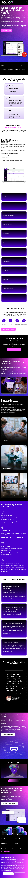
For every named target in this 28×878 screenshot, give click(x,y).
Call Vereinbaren (5, 851)
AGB (16, 841)
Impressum (4, 843)
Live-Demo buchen (7, 30)
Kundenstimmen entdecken (14, 349)
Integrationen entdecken (8, 734)
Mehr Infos (20, 874)
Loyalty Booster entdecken (8, 329)
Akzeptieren (8, 874)
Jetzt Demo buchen (14, 780)
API (2, 841)
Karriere (17, 843)
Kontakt (3, 839)
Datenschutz (18, 839)
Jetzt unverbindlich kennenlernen (10, 803)
